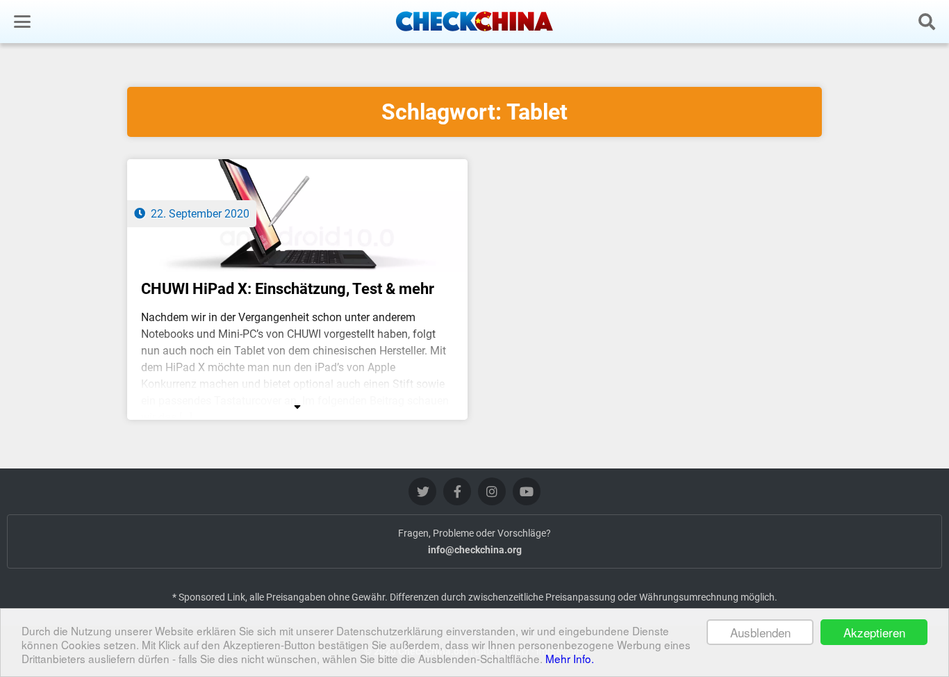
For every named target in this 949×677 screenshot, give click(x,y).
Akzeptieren (874, 632)
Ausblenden (760, 632)
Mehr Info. (569, 658)
